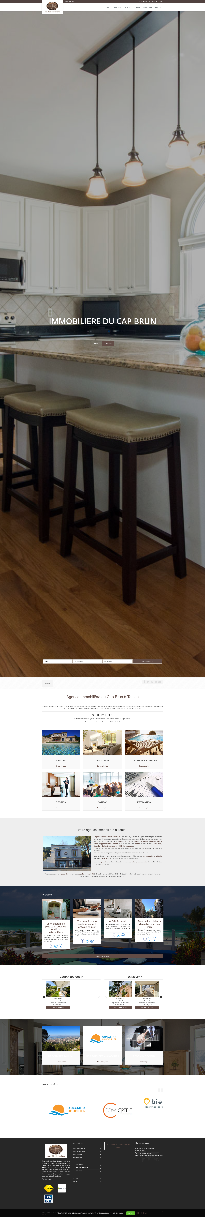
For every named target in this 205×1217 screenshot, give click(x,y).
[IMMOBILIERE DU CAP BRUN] (41, 7)
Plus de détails (142, 1213)
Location (96, 613)
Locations (117, 7)
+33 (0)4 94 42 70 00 (157, 1)
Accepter (131, 1213)
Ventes (106, 7)
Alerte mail (143, 1)
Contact (109, 613)
